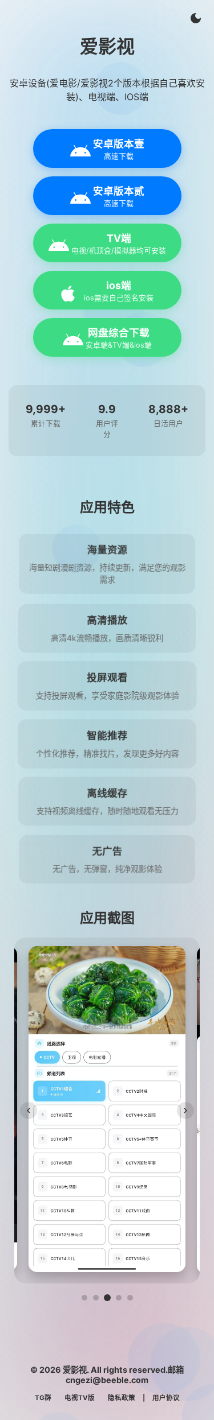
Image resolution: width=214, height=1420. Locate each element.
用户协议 (166, 1398)
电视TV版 (79, 1398)
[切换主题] (195, 18)
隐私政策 (121, 1398)
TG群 (43, 1398)
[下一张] (185, 1110)
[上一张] (28, 1110)
